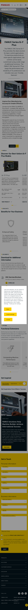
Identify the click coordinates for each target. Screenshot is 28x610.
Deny (7, 309)
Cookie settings (10, 314)
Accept (8, 319)
